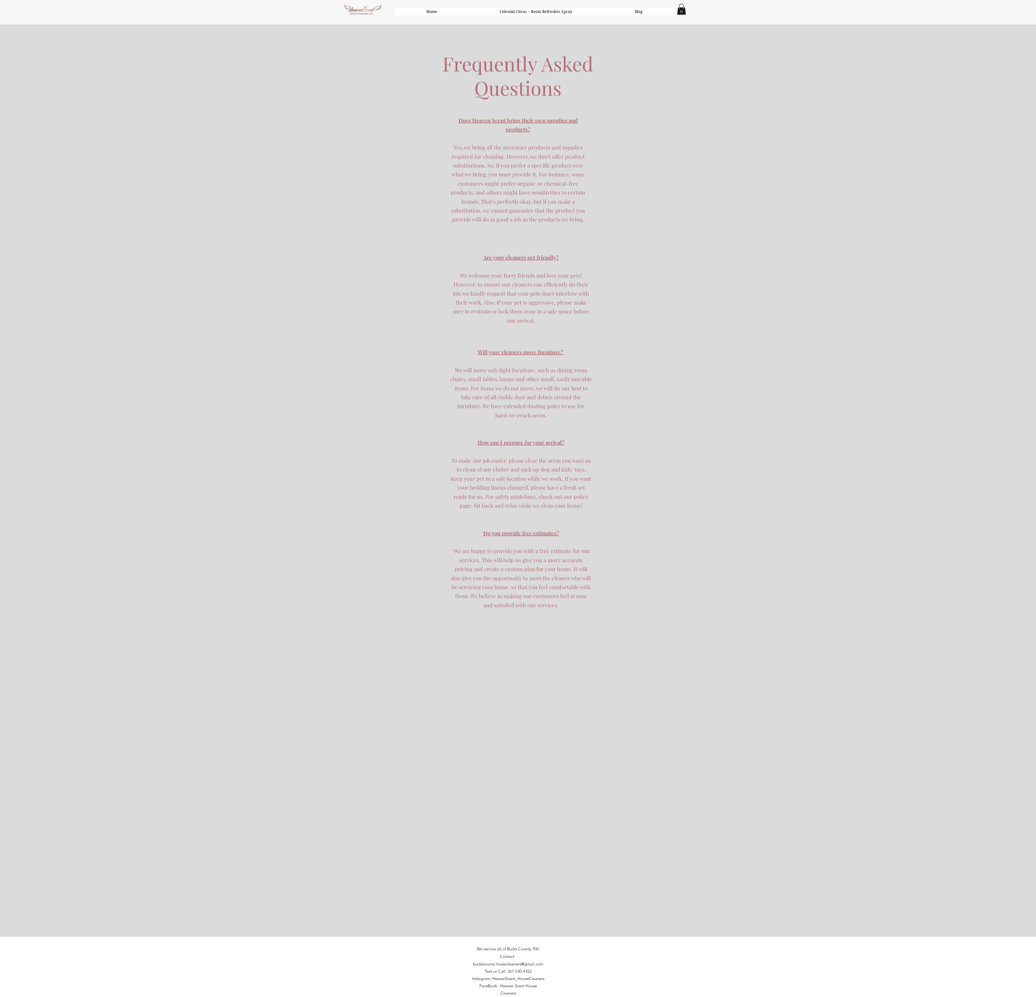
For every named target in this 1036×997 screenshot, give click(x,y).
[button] (681, 9)
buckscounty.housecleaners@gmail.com (508, 964)
